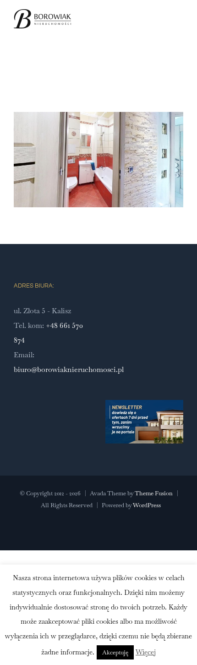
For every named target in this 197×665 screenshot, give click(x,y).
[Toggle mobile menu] (179, 29)
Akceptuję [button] (115, 652)
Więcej (146, 652)
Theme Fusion (154, 493)
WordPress (147, 505)
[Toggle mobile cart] (163, 29)
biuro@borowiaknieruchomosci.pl (69, 369)
